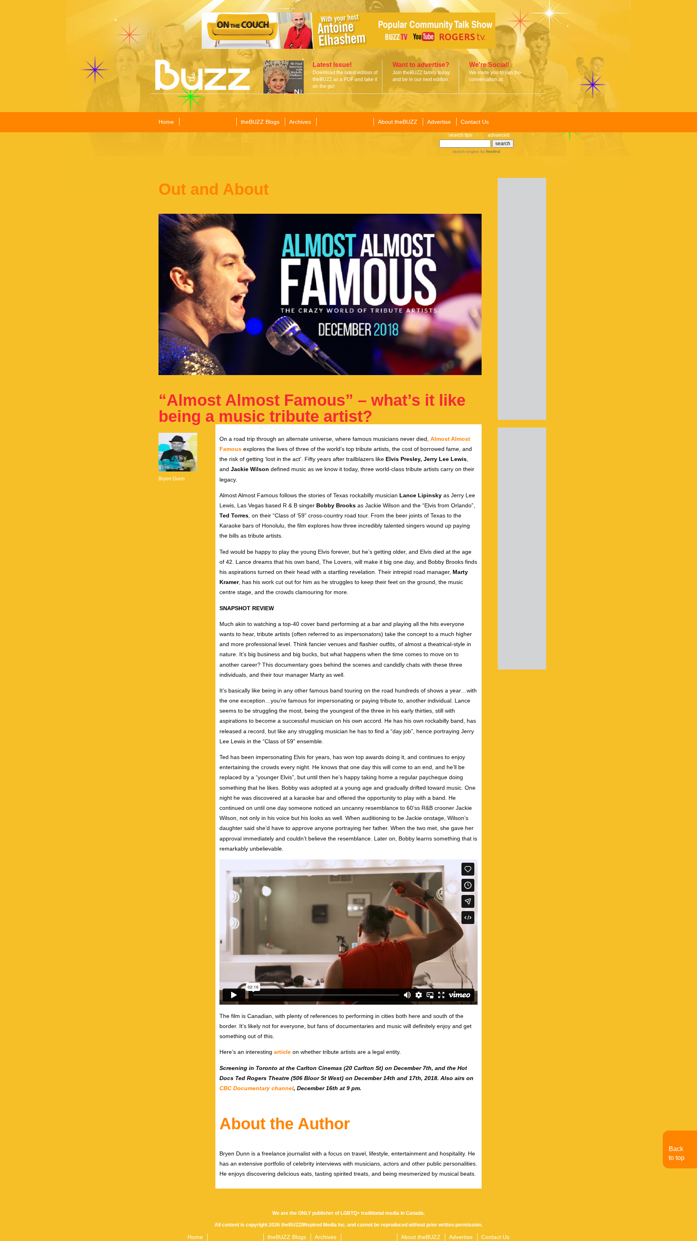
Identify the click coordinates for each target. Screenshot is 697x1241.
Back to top (676, 1153)
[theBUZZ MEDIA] (344, 122)
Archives (300, 122)
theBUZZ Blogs (260, 122)
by (489, 151)
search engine (466, 151)
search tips (460, 135)
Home (166, 122)
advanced (498, 135)
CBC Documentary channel (256, 1088)
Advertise (439, 122)
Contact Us (475, 122)
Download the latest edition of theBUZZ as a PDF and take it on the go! (345, 79)
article (282, 1052)
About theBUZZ (397, 122)
